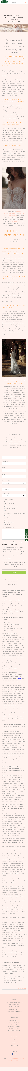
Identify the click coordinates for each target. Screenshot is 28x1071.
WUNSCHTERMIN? (16, 221)
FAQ (14, 1039)
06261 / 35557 (15, 1009)
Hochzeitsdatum (6, 493)
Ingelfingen (18, 678)
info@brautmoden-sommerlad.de (14, 1011)
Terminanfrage (14, 1045)
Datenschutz (17, 1060)
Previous (19, 988)
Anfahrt (14, 1042)
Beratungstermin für (7, 499)
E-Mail (4, 474)
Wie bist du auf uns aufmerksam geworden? (13, 513)
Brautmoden (12, 1058)
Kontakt (22, 1058)
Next (23, 988)
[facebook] (12, 1054)
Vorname (4, 455)
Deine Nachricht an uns (8, 527)
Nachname (5, 461)
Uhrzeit (4, 487)
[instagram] (15, 1054)
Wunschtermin (6, 480)
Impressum (10, 1060)
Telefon (4, 467)
